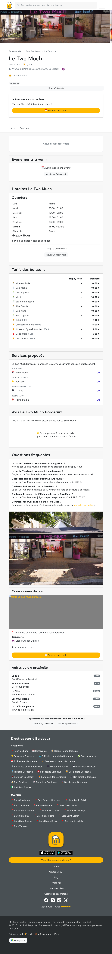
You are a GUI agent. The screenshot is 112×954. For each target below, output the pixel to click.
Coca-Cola (21, 333)
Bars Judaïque (21, 805)
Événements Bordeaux (25, 761)
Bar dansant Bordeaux (75, 782)
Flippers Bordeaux (23, 771)
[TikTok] (59, 900)
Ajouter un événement (56, 174)
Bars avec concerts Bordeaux (59, 761)
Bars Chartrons (21, 800)
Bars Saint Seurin (22, 821)
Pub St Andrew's (20, 683)
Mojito (19, 297)
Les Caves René (20, 698)
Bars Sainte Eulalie (73, 821)
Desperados (22, 338)
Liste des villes (56, 888)
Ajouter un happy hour (56, 255)
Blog (56, 877)
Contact (56, 866)
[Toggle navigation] (102, 5)
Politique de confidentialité (66, 922)
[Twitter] (65, 900)
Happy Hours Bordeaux (65, 751)
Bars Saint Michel (75, 810)
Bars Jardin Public (78, 800)
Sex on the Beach (25, 301)
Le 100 (15, 675)
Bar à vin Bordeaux (23, 777)
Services (24, 128)
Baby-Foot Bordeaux (86, 766)
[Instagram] (52, 900)
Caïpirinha (21, 310)
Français (18, 940)
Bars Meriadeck (44, 805)
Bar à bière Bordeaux (79, 771)
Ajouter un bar (56, 872)
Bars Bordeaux (33, 51)
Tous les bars (20, 751)
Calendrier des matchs (56, 893)
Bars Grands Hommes (49, 800)
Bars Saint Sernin (70, 815)
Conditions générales (39, 922)
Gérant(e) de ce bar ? (57, 88)
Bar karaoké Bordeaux (84, 777)
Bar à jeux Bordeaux (46, 782)
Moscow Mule (23, 283)
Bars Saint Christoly (23, 810)
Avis (13, 128)
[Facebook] (46, 900)
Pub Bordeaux (21, 782)
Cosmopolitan (23, 292)
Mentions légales (17, 922)
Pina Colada (22, 306)
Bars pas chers (88, 756)
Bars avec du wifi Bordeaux (27, 766)
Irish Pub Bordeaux (23, 787)
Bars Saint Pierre (45, 815)
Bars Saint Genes (50, 810)
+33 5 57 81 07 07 (24, 647)
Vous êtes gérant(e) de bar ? (56, 860)
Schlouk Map (15, 51)
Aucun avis (15, 64)
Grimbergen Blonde (26, 324)
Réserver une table (57, 110)
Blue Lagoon (22, 315)
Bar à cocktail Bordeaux (53, 777)
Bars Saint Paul (21, 815)
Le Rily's (16, 691)
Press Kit (56, 882)
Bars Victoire (20, 826)
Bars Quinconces (68, 805)
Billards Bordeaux (58, 766)
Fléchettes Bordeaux (50, 771)
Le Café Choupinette (23, 706)
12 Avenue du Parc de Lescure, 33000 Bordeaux (39, 632)
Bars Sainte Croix (47, 821)
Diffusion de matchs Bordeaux (57, 756)
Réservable (41, 751)
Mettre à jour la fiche (43, 723)
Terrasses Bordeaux (23, 756)
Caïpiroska (21, 287)
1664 (18, 320)
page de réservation (83, 505)
